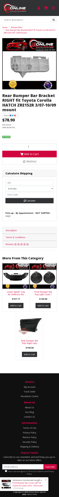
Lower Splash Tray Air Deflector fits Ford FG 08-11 (16, 294)
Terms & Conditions (15, 237)
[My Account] (39, 8)
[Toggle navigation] (53, 8)
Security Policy (30, 441)
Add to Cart (31, 154)
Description (11, 230)
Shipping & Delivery (29, 446)
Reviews (10, 244)
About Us (29, 407)
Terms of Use (29, 427)
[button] (29, 161)
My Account (29, 386)
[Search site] (54, 19)
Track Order (29, 391)
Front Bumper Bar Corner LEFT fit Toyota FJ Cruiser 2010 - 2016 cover (28, 484)
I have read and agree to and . (30, 472)
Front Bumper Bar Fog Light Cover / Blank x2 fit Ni (43, 294)
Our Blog (29, 412)
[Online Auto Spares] (14, 7)
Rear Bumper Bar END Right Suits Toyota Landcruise (29, 343)
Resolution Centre (29, 396)
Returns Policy (29, 437)
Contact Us (29, 416)
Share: (7, 115)
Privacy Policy (29, 432)
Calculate (30, 200)
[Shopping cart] (46, 8)
